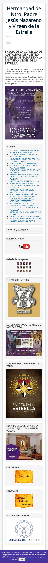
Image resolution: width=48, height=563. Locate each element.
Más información (32, 559)
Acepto (21, 559)
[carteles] (24, 476)
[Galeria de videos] (24, 246)
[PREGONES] (24, 500)
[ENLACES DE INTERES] (24, 300)
